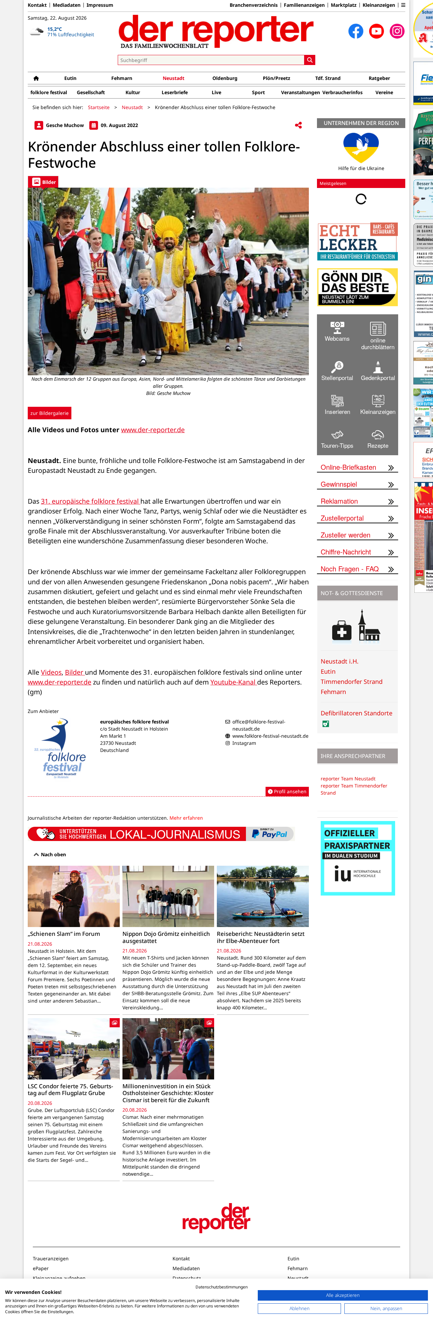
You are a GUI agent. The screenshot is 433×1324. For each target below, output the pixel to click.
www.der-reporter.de (153, 429)
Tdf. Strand (328, 78)
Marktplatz (344, 5)
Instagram (244, 743)
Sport (258, 92)
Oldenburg (224, 78)
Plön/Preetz (276, 78)
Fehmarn (121, 78)
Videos (51, 672)
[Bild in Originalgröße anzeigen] (168, 281)
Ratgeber (379, 78)
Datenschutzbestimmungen (222, 1287)
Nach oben (53, 854)
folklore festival (48, 92)
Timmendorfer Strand (352, 681)
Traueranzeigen (51, 1258)
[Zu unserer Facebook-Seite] (355, 31)
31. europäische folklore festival (90, 501)
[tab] (43, 182)
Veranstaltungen (300, 92)
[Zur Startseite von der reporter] (216, 31)
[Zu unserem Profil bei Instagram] (397, 31)
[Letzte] (31, 292)
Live (216, 92)
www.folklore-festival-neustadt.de (270, 736)
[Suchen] (309, 60)
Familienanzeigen (304, 5)
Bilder (75, 672)
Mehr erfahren (186, 818)
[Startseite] (36, 78)
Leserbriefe (175, 92)
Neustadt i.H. (340, 661)
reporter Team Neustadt (348, 778)
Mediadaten (67, 5)
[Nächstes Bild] (305, 292)
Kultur (133, 92)
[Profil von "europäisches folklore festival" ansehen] (168, 757)
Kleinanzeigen (379, 5)
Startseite (99, 107)
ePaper (41, 1268)
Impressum (100, 5)
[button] (403, 5)
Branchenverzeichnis (254, 5)
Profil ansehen (289, 791)
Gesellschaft (91, 92)
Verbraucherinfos (342, 92)
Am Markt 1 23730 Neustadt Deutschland (118, 743)
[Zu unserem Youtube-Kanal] (376, 31)
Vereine (384, 92)
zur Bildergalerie (49, 413)
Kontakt (37, 5)
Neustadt (173, 78)
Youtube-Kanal (233, 682)
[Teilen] (298, 125)
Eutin (70, 78)
